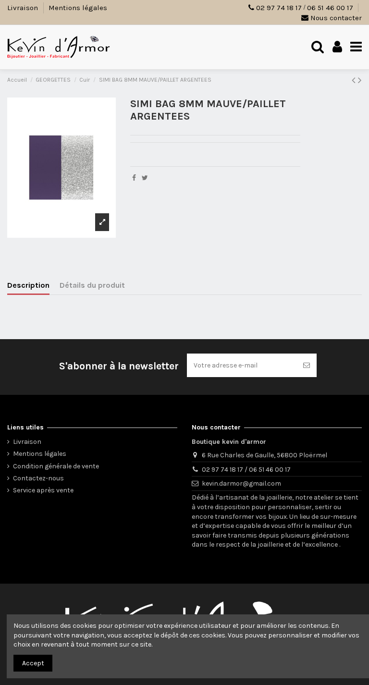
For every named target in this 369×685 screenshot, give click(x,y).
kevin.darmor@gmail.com (241, 483)
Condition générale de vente (56, 466)
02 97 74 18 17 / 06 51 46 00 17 (246, 469)
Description (28, 285)
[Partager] (134, 178)
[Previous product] (355, 80)
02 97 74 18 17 (279, 7)
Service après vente (43, 490)
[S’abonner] (306, 365)
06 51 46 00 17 (330, 7)
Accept (33, 663)
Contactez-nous (38, 478)
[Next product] (360, 80)
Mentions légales (78, 7)
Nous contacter (335, 17)
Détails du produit (92, 285)
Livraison (23, 7)
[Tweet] (145, 178)
